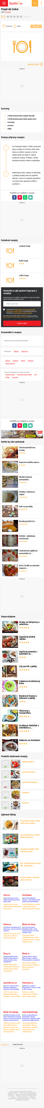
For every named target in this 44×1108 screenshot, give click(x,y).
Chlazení (30, 361)
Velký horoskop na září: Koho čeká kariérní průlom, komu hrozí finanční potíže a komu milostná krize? (11, 1027)
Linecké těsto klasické (29, 782)
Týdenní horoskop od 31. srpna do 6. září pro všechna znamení (12, 936)
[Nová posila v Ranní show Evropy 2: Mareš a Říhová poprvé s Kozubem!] (31, 958)
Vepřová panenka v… (29, 772)
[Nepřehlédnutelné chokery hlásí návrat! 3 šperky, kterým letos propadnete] (12, 959)
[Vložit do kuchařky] (32, 26)
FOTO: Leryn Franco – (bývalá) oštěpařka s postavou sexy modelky (11, 994)
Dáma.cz (7, 924)
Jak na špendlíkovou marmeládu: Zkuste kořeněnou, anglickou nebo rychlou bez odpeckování (30, 1027)
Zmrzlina (15, 377)
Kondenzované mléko (24, 374)
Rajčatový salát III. (28, 762)
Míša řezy (25, 803)
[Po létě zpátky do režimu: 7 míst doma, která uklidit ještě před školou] (31, 899)
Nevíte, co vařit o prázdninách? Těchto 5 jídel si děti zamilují (30, 994)
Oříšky (7, 377)
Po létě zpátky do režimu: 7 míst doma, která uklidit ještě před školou (31, 906)
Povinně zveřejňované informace (26, 1099)
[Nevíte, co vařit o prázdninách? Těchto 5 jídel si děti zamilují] (31, 987)
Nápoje (16, 351)
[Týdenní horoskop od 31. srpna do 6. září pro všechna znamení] (12, 929)
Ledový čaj (24, 351)
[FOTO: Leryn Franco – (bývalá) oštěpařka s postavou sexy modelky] (12, 987)
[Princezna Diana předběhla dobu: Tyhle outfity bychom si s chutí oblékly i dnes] (31, 929)
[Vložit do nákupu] (36, 26)
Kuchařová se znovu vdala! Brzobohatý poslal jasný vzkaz (12, 906)
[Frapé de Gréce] (22, 60)
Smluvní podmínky (7, 316)
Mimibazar (27, 895)
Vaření (23, 361)
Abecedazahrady (29, 1012)
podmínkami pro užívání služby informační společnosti (20, 310)
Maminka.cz (27, 983)
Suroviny (5, 108)
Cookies (13, 1097)
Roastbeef (25, 792)
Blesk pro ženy (28, 924)
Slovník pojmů (10, 363)
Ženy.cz (6, 953)
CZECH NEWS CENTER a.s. (26, 1091)
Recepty (8, 12)
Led (35, 374)
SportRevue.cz (10, 983)
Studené (15, 361)
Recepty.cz (5, 1044)
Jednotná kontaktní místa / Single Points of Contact (21, 1097)
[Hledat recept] (35, 3)
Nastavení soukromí (22, 1097)
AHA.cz (6, 895)
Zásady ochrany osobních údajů (20, 316)
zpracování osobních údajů (23, 313)
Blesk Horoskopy (10, 1012)
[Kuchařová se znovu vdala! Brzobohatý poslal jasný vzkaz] (12, 899)
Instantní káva (10, 374)
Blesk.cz (26, 953)
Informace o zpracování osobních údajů (26, 1095)
